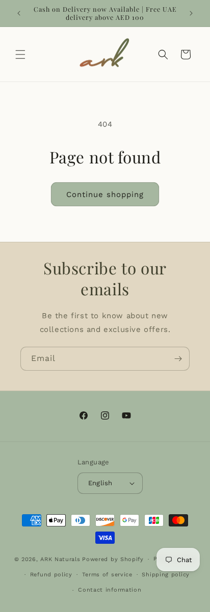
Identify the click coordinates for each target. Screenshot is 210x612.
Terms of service (107, 574)
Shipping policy (166, 574)
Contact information (109, 590)
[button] (20, 54)
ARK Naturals (60, 559)
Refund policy (51, 574)
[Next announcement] (191, 13)
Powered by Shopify (113, 559)
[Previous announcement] (19, 13)
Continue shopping (105, 194)
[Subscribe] (178, 359)
